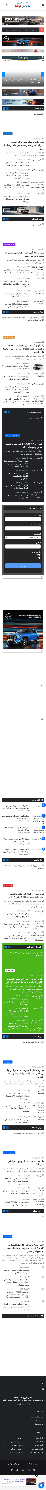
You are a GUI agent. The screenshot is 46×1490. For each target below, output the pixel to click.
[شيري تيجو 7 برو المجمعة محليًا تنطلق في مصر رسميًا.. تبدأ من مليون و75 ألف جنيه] (38, 173)
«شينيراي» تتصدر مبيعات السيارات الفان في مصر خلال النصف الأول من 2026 (16, 199)
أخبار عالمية (38, 860)
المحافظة (36, 534)
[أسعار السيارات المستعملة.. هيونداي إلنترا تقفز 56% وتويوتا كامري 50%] (37, 1093)
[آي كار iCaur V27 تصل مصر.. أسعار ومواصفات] (38, 485)
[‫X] (25, 1404)
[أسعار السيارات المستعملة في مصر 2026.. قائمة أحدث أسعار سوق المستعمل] (37, 1108)
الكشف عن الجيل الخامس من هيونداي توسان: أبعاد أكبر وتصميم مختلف (16, 938)
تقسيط (35, 558)
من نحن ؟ (39, 1420)
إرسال (23, 566)
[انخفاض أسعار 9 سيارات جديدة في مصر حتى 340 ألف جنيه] (37, 820)
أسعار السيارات (37, 219)
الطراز (38, 543)
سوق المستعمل (37, 1036)
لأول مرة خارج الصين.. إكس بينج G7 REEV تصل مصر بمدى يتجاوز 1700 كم (16, 401)
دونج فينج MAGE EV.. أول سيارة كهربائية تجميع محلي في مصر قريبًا (16, 1001)
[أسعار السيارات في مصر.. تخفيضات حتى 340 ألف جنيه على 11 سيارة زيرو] (37, 852)
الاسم (38, 516)
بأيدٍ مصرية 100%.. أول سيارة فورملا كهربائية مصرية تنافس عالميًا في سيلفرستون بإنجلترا (17, 1294)
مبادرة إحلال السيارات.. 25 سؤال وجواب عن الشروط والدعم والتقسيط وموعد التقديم (24, 1073)
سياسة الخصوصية (37, 1417)
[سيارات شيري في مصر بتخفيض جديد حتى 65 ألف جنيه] (37, 831)
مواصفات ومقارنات (34, 412)
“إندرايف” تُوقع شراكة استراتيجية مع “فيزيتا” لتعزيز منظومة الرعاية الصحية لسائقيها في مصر (25, 1248)
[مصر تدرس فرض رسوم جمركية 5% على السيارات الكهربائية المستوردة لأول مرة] (35, 1025)
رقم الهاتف (36, 525)
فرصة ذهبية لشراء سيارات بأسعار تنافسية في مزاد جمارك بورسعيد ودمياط (16, 1306)
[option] (23, 75)
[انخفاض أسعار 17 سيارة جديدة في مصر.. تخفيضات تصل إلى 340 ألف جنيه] (37, 809)
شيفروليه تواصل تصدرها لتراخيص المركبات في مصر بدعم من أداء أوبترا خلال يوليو (23, 145)
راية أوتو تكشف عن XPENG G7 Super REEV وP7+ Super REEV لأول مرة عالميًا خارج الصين (23, 348)
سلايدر (19, 1438)
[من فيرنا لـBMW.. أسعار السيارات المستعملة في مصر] (37, 1120)
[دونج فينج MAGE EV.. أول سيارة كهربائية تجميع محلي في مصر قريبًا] (35, 999)
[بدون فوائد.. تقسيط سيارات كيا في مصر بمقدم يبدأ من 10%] (37, 1191)
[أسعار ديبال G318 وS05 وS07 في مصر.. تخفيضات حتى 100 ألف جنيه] (37, 186)
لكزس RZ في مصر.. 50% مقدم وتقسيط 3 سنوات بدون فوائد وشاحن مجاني (16, 1013)
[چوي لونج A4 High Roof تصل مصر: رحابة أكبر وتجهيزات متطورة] (37, 376)
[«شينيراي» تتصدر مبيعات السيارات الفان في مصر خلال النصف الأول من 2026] (40, 194)
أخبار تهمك (37, 1211)
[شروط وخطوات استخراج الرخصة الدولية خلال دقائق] (43, 1267)
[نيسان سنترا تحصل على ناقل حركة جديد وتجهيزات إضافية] (37, 914)
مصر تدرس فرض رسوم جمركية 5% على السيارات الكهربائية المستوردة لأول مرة (16, 1026)
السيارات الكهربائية (34, 947)
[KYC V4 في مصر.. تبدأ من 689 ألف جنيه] (35, 495)
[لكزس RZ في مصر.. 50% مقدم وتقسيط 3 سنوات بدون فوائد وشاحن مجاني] (38, 1010)
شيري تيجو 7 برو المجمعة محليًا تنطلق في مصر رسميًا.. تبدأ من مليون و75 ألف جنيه (17, 175)
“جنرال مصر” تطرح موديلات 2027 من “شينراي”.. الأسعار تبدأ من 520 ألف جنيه (16, 283)
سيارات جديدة (38, 312)
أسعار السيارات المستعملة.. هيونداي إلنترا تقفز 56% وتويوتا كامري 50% (17, 1096)
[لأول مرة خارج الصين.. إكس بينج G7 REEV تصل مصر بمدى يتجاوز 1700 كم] (37, 401)
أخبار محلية (39, 108)
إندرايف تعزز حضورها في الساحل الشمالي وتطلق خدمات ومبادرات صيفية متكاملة (16, 1282)
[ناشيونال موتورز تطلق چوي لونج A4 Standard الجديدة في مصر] (37, 366)
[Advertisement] (23, 774)
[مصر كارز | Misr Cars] (23, 5)
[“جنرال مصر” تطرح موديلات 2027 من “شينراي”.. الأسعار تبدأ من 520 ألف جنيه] (41, 279)
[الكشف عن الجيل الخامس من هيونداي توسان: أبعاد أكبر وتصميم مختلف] (37, 936)
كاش (36, 554)
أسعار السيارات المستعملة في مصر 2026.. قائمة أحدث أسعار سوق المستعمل (15, 1108)
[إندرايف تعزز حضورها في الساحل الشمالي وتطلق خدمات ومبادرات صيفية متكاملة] (43, 1277)
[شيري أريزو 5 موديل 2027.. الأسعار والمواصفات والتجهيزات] (37, 472)
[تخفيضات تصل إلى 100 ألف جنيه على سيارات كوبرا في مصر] (37, 304)
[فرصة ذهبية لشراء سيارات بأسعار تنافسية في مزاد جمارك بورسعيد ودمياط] (43, 1301)
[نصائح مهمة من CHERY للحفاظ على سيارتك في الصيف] (37, 1203)
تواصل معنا (39, 1424)
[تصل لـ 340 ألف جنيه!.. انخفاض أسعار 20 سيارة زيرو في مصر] (22, 75)
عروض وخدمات (37, 1127)
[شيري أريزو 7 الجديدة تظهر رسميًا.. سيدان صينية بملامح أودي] (37, 925)
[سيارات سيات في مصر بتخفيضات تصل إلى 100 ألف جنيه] (37, 294)
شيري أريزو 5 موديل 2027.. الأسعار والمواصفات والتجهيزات (17, 476)
